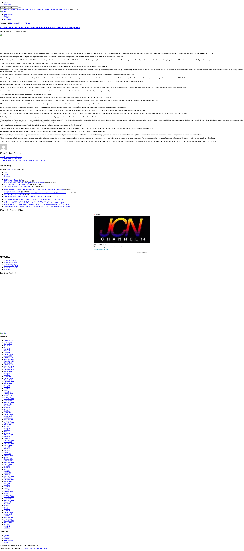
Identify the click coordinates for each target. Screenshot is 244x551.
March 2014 (7, 490)
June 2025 (7, 347)
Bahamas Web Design (40, 548)
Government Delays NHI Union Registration (17, 186)
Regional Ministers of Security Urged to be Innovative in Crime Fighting (23, 160)
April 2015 (7, 471)
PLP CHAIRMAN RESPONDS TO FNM (17, 184)
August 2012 (8, 522)
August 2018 (8, 404)
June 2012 (7, 526)
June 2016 (7, 449)
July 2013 (7, 504)
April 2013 (7, 509)
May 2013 (7, 507)
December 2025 (8, 340)
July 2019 (7, 385)
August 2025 (8, 344)
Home (6, 2)
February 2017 (8, 435)
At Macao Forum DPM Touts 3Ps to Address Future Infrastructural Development (40, 27)
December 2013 (8, 495)
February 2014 (8, 491)
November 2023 (9, 366)
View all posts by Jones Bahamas (11, 157)
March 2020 (7, 376)
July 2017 (7, 426)
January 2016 (8, 457)
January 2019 (8, 395)
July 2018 (7, 406)
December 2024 (8, 357)
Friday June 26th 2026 (10, 264)
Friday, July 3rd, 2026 (10, 262)
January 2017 (8, 436)
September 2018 (9, 402)
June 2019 (7, 387)
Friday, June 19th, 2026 (11, 266)
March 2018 (7, 412)
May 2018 (7, 409)
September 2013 (9, 500)
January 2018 (8, 416)
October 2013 (8, 498)
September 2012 (9, 521)
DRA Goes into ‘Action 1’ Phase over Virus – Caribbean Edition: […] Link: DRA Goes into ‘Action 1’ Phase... (37, 206)
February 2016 (8, 455)
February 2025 (8, 354)
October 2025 (8, 342)
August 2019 (8, 383)
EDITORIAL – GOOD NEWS (13, 181)
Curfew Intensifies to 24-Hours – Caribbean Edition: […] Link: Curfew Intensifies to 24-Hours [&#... (34, 203)
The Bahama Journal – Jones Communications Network (52, 9)
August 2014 (8, 481)
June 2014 (7, 485)
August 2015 (8, 464)
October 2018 (8, 400)
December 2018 (8, 397)
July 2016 (7, 447)
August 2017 (8, 424)
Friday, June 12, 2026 (10, 267)
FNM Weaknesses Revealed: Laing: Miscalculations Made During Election (26, 196)
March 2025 (7, 352)
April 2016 (7, 452)
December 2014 (8, 474)
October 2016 (8, 442)
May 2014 (7, 486)
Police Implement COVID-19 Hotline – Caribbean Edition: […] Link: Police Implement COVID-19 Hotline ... (37, 204)
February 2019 (8, 394)
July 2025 (7, 345)
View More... (8, 269)
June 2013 (7, 505)
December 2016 (8, 438)
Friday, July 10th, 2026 (11, 261)
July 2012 (7, 524)
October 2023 (8, 368)
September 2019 (9, 381)
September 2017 (9, 423)
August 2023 (8, 371)
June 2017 (7, 428)
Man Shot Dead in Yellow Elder (10, 158)
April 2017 (7, 431)
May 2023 (7, 375)
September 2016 (9, 443)
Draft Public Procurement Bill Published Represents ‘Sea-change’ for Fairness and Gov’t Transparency (35, 193)
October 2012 (8, 519)
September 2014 (9, 479)
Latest (5, 172)
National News (8, 14)
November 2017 (9, 419)
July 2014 (7, 483)
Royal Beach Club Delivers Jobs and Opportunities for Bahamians (24, 183)
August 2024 (8, 363)
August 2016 (8, 445)
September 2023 (9, 369)
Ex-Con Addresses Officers (12, 191)
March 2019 (7, 392)
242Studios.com (27, 548)
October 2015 (8, 461)
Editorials (7, 18)
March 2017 (7, 433)
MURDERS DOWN (10, 179)
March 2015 (7, 473)
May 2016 (7, 450)
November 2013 (9, 497)
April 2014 (7, 488)
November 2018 (9, 399)
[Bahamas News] (18, 9)
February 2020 (8, 378)
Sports (6, 542)
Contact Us (7, 4)
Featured (13, 23)
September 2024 (9, 361)
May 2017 (7, 430)
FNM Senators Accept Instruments (14, 194)
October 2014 (8, 478)
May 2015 (7, 469)
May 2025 (7, 349)
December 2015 (8, 459)
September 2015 (9, 462)
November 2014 (9, 476)
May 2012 (7, 528)
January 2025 (8, 356)
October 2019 (8, 380)
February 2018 (8, 414)
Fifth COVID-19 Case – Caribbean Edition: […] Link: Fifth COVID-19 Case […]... (29, 201)
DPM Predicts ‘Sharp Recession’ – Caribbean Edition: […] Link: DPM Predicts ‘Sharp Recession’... (34, 199)
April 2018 (7, 411)
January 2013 (8, 514)
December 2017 (8, 418)
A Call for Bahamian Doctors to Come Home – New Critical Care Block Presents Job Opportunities (34, 189)
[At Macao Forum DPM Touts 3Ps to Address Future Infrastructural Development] (12, 50)
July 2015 (7, 466)
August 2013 (8, 502)
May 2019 (7, 388)
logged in (11, 169)
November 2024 (9, 359)
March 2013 (7, 510)
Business (6, 16)
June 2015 (7, 467)
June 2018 (7, 407)
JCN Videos (7, 19)
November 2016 (9, 440)
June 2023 (7, 373)
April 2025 (7, 351)
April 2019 (7, 390)
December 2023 (8, 364)
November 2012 (9, 517)
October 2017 (8, 421)
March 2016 (7, 454)
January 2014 (8, 493)
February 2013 (8, 512)
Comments (7, 176)
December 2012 (8, 516)
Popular (6, 174)
